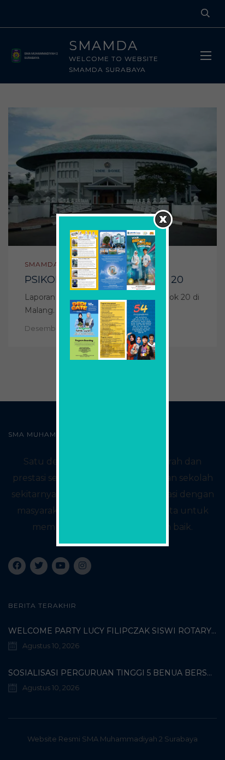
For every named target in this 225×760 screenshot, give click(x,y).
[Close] (163, 219)
